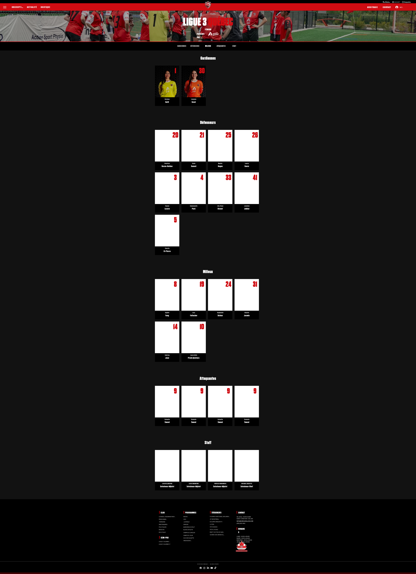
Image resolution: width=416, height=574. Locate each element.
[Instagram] (204, 568)
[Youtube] (211, 568)
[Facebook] (200, 568)
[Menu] (4, 7)
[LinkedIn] (208, 568)
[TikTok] (215, 568)
